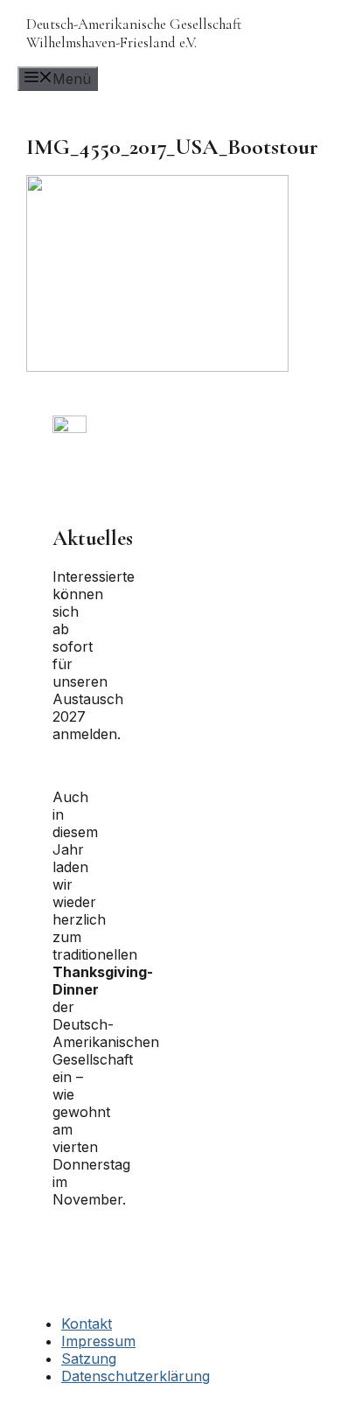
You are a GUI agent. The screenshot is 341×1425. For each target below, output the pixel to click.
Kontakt (86, 1323)
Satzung (88, 1358)
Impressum (98, 1341)
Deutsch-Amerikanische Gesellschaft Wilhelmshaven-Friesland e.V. (134, 33)
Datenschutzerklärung (135, 1376)
